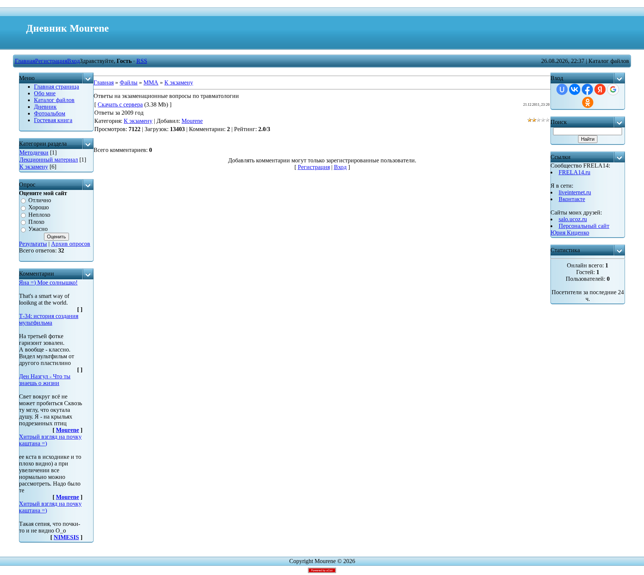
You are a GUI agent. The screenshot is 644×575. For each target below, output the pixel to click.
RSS (141, 61)
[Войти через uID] (562, 89)
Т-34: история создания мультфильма (48, 319)
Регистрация (51, 61)
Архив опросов (70, 244)
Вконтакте (572, 199)
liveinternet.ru (575, 192)
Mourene (67, 430)
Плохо (36, 222)
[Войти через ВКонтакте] (574, 89)
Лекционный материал (48, 159)
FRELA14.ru (574, 172)
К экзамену (33, 166)
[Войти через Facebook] (587, 89)
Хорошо (38, 207)
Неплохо (39, 215)
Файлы (129, 82)
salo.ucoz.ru (573, 219)
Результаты (33, 244)
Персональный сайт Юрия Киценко (579, 229)
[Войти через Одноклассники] (587, 102)
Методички (33, 152)
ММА (150, 82)
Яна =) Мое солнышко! (48, 282)
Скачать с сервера (120, 104)
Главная (25, 61)
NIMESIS (66, 537)
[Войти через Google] (613, 89)
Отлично (39, 200)
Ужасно (38, 229)
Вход (73, 61)
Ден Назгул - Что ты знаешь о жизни (44, 379)
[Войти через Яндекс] (600, 89)
